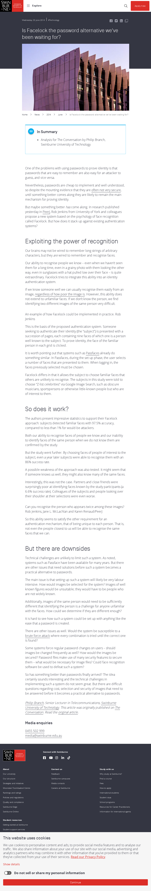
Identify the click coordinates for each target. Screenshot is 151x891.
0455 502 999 (34, 731)
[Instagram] (56, 758)
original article (68, 712)
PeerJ (46, 212)
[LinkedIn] (62, 758)
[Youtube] (51, 758)
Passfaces (92, 353)
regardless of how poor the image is (60, 294)
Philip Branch (34, 703)
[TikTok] (68, 758)
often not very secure (106, 190)
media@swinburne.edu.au (43, 735)
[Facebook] (44, 758)
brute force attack (37, 636)
